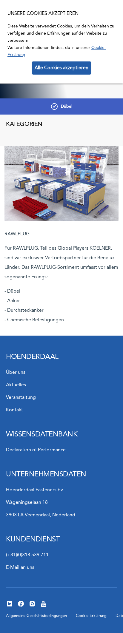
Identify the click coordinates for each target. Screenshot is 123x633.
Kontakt (14, 410)
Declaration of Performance (36, 450)
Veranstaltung (21, 397)
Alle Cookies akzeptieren (61, 68)
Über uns (15, 372)
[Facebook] (20, 606)
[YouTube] (43, 606)
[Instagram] (32, 606)
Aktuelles (16, 385)
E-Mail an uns (20, 567)
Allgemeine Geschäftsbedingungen (36, 616)
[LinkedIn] (9, 606)
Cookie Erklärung (91, 616)
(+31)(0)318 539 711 (27, 555)
